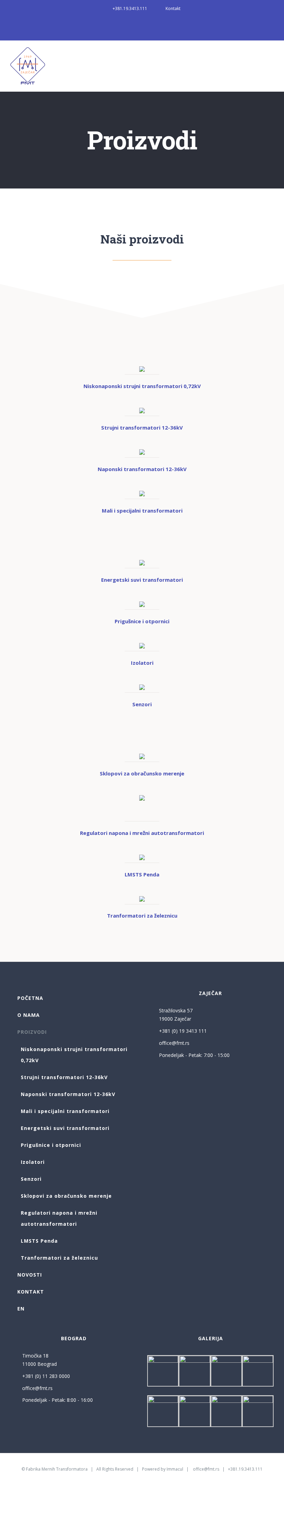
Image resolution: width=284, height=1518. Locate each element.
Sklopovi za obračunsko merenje (142, 773)
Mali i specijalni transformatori (142, 510)
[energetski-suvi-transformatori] (142, 562)
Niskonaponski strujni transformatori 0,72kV (142, 386)
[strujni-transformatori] (142, 410)
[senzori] (142, 686)
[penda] (142, 857)
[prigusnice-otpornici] (142, 603)
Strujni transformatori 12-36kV (142, 427)
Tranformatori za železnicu (142, 915)
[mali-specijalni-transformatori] (142, 493)
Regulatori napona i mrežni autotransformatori (142, 832)
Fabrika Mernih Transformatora (57, 1469)
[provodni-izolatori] (142, 645)
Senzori (142, 704)
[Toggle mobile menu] (271, 57)
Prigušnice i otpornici (142, 621)
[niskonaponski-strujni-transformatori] (142, 368)
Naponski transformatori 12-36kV (142, 469)
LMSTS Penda (142, 874)
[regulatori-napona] (142, 797)
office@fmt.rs (174, 1043)
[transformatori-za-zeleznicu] (142, 898)
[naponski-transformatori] (142, 451)
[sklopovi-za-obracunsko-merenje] (142, 756)
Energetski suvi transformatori (142, 579)
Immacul (175, 1469)
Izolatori (142, 662)
